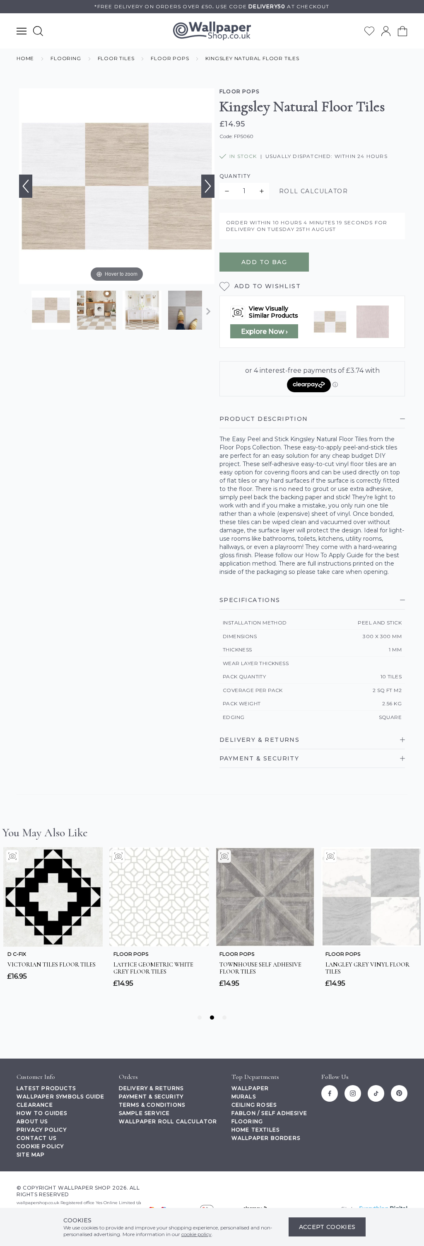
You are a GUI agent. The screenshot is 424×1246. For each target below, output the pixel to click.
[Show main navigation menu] (21, 31)
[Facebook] (329, 1093)
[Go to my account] (386, 31)
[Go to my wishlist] (369, 31)
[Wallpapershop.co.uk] (212, 31)
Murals (243, 1096)
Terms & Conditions (152, 1105)
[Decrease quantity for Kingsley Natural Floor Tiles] (226, 191)
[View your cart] (402, 31)
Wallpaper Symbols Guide (61, 1096)
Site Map (31, 1154)
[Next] (207, 186)
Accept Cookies (327, 1227)
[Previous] (25, 186)
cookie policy (196, 1234)
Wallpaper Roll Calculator (168, 1121)
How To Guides (42, 1113)
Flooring (247, 1121)
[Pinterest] (399, 1093)
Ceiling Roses (254, 1105)
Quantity (235, 176)
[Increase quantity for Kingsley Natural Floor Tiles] (261, 191)
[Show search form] (38, 31)
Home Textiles (255, 1130)
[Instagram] (352, 1093)
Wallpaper (250, 1088)
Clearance (35, 1105)
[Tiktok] (376, 1093)
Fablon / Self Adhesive (269, 1113)
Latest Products (46, 1088)
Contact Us (36, 1138)
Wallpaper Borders (265, 1138)
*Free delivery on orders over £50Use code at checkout (211, 6)
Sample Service (144, 1113)
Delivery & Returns (151, 1088)
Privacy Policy (42, 1130)
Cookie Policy (40, 1146)
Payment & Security (151, 1096)
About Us (32, 1121)
